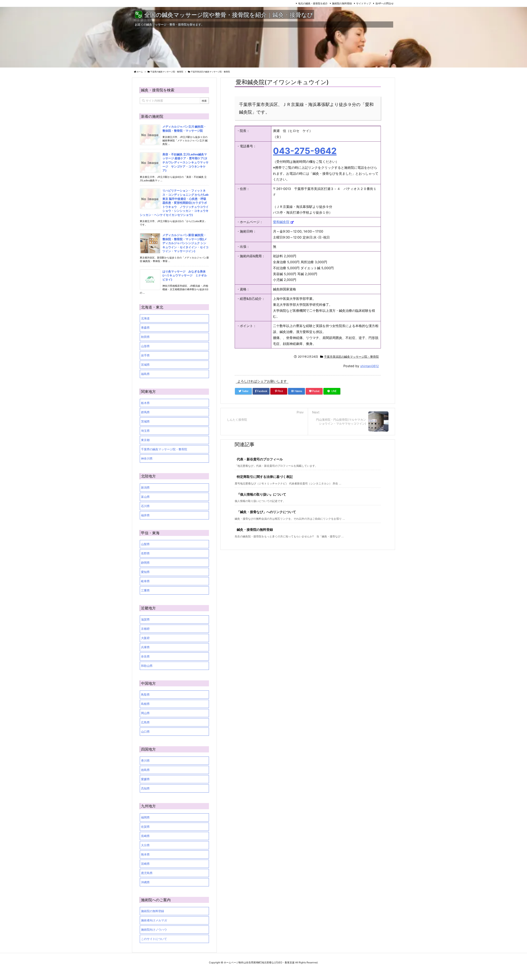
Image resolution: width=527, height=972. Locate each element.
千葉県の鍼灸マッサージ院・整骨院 (166, 71)
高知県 (145, 788)
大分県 (145, 845)
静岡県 (145, 562)
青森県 (145, 327)
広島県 (145, 722)
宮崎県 (145, 863)
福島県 (145, 374)
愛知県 (145, 572)
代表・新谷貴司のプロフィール (260, 459)
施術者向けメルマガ (154, 920)
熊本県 (145, 854)
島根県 (145, 703)
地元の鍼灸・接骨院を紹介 (313, 3)
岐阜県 (145, 581)
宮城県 (145, 364)
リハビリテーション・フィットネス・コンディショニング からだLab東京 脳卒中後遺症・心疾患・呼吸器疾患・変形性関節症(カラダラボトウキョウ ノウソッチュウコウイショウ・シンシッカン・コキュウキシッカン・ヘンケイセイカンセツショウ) (174, 203)
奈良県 (145, 656)
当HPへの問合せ (384, 3)
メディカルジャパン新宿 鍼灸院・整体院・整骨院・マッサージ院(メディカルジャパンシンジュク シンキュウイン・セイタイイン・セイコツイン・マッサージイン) (185, 243)
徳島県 (145, 770)
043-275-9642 (305, 151)
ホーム (140, 71)
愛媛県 (145, 779)
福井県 (145, 515)
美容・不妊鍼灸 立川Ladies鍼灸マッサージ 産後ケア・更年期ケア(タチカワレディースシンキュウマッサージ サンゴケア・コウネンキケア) (185, 162)
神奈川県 (147, 458)
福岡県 (145, 817)
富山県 (145, 496)
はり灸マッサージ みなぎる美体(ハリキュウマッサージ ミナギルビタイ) (184, 275)
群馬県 (145, 412)
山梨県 (145, 544)
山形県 (145, 346)
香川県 (145, 760)
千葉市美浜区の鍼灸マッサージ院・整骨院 (210, 71)
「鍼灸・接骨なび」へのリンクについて (266, 512)
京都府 (145, 628)
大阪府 (145, 638)
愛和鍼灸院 (281, 222)
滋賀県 (145, 619)
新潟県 (145, 487)
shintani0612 (369, 366)
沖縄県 (145, 882)
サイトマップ (363, 3)
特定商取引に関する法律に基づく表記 (265, 477)
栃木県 (145, 403)
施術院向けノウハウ (154, 929)
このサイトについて (154, 939)
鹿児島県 (147, 873)
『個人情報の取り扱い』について (261, 494)
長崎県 (145, 836)
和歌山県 (147, 665)
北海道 (145, 318)
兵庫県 (145, 647)
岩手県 (145, 355)
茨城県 (145, 421)
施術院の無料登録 (342, 3)
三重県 (145, 590)
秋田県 (145, 337)
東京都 (145, 440)
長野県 (145, 553)
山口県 (145, 731)
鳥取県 (145, 694)
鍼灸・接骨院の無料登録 (255, 529)
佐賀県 (145, 826)
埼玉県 (145, 430)
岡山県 (145, 713)
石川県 (145, 506)
